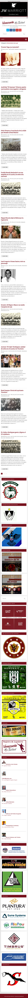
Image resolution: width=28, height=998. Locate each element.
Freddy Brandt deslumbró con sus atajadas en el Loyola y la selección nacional (12, 174)
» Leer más (4, 81)
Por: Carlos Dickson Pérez (8, 827)
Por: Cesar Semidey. (6, 838)
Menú (1, 17)
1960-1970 (14, 222)
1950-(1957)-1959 (15, 91)
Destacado (17, 49)
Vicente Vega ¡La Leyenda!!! (10, 47)
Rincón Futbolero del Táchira (13, 837)
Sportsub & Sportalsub (19, 996)
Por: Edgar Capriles (6, 815)
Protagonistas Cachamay (12, 825)
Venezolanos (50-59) (5, 92)
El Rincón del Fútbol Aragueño (13, 813)
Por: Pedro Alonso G (7, 791)
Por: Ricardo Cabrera (7, 803)
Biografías (12, 49)
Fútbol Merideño (10, 802)
